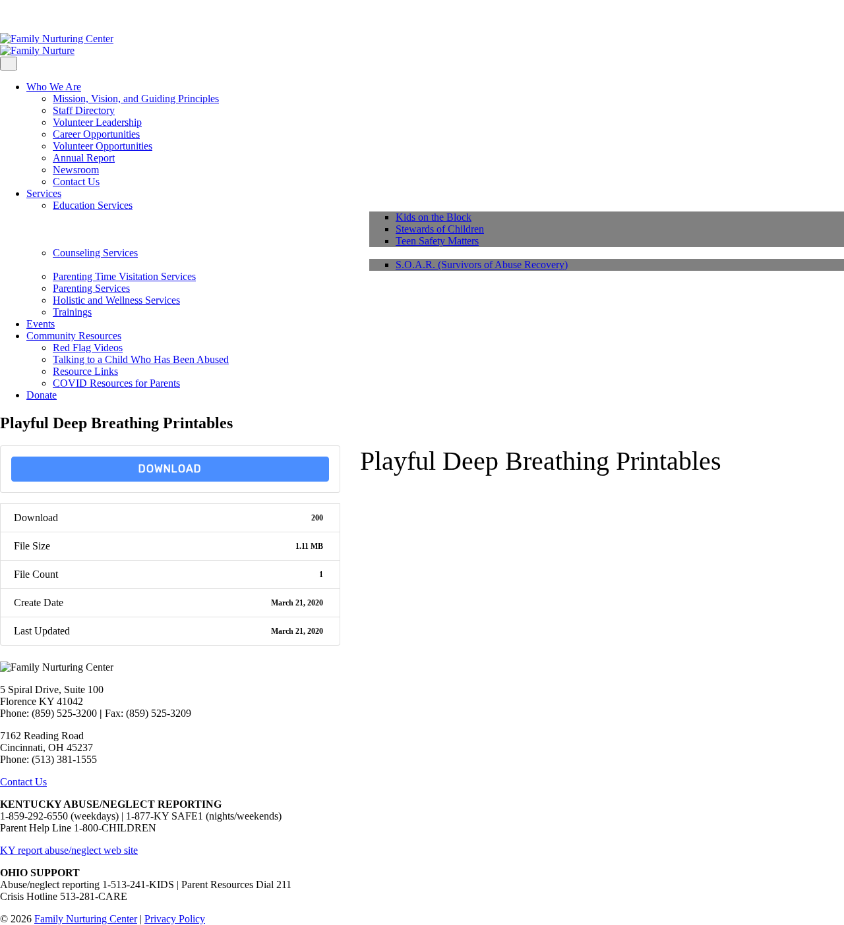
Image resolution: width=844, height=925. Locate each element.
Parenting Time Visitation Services (124, 276)
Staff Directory (84, 110)
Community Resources (73, 335)
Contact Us (76, 181)
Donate (41, 395)
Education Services (93, 205)
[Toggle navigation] (8, 63)
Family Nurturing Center (85, 918)
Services (43, 193)
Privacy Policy (174, 918)
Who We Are (53, 86)
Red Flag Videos (88, 347)
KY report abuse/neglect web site (69, 850)
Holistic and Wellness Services (116, 300)
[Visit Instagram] (14, 16)
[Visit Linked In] (36, 16)
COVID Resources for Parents (116, 383)
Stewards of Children (440, 229)
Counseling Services (95, 252)
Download (170, 468)
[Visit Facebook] (4, 16)
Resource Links (85, 371)
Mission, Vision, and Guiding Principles (136, 98)
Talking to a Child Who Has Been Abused (141, 359)
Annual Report (84, 157)
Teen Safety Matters (437, 240)
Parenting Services (91, 288)
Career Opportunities (96, 134)
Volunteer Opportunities (102, 146)
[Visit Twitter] (25, 16)
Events (40, 323)
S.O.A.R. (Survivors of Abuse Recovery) (482, 264)
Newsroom (76, 169)
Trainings (72, 312)
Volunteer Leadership (97, 122)
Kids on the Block (433, 217)
